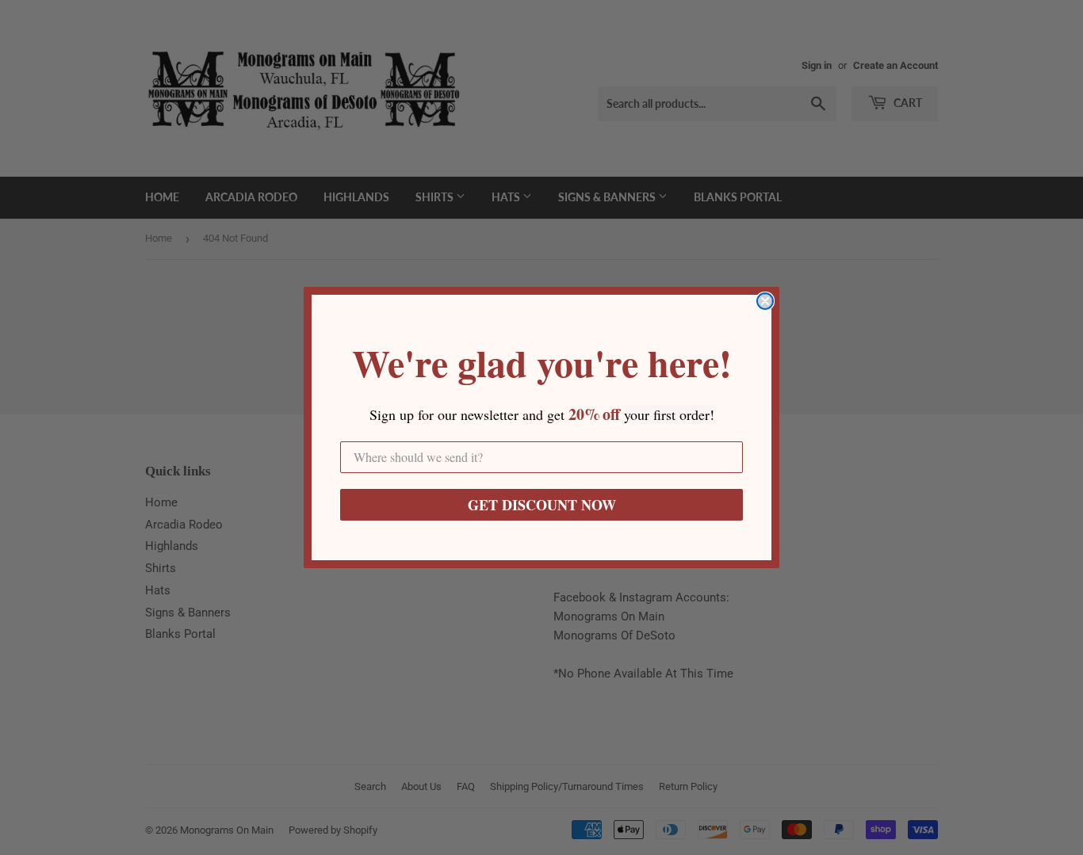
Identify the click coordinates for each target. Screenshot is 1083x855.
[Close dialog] (765, 301)
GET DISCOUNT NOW (542, 504)
